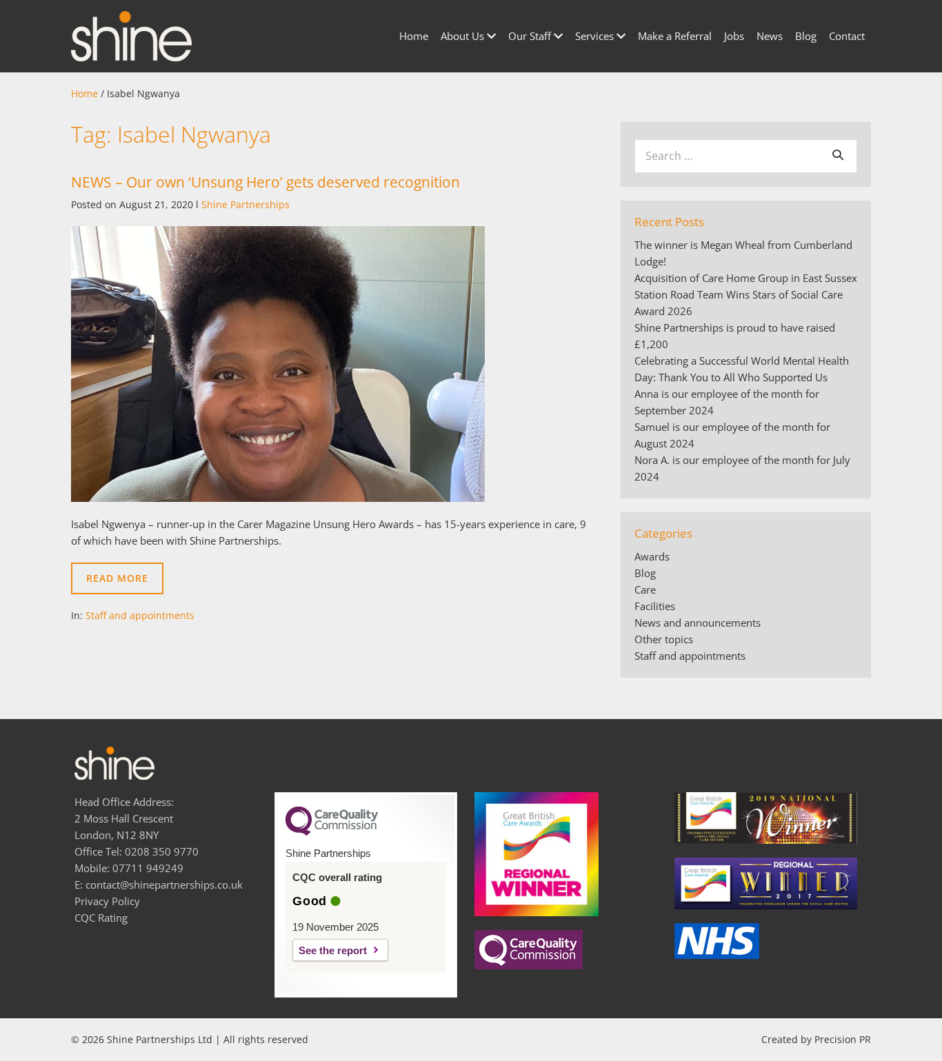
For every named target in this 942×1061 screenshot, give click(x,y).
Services (596, 36)
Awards (652, 556)
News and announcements (697, 622)
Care (645, 589)
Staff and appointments (140, 615)
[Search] (837, 154)
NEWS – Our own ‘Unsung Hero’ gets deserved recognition (265, 182)
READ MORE (124, 583)
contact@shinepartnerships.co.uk (164, 884)
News (769, 36)
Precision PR (842, 1039)
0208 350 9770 (162, 851)
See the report (333, 950)
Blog (805, 36)
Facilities (654, 606)
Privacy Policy (107, 901)
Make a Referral (675, 36)
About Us (464, 36)
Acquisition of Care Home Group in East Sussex (745, 278)
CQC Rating (101, 917)
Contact (847, 36)
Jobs (734, 36)
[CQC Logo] (331, 832)
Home (413, 36)
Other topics (663, 639)
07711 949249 (147, 868)
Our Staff (531, 36)
